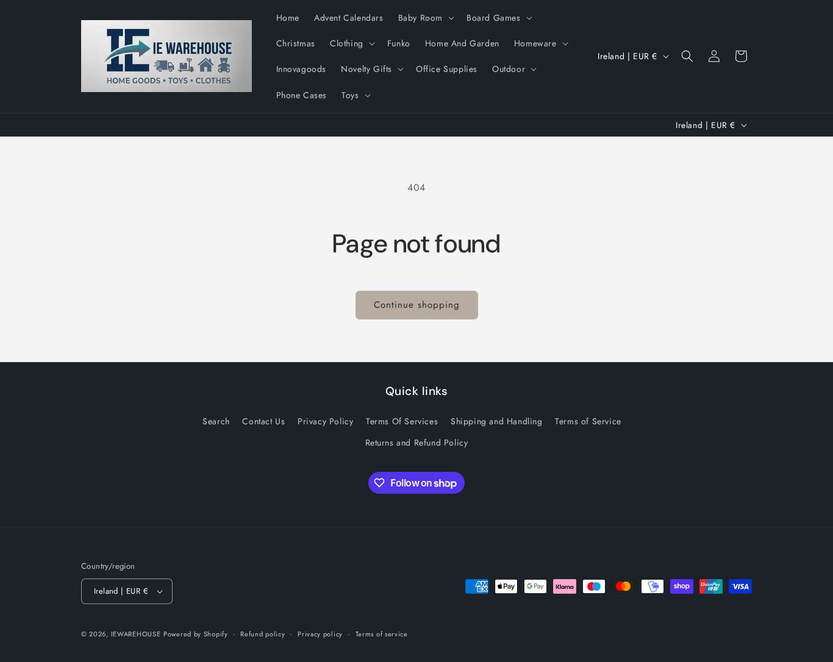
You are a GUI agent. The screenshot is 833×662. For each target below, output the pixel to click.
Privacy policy (320, 634)
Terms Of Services (402, 421)
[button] (425, 17)
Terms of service (382, 634)
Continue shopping (417, 304)
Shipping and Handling (497, 421)
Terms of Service (588, 421)
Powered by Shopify (195, 634)
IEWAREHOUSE (136, 634)
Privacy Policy (325, 421)
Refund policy (262, 634)
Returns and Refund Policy (416, 442)
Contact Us (263, 421)
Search (216, 421)
